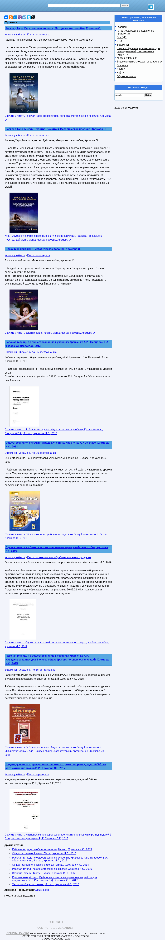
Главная (122, 27)
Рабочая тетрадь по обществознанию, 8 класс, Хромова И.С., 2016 (52, 869)
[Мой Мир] (15, 17)
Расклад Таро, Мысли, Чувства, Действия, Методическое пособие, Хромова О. (55, 129)
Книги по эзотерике (38, 34)
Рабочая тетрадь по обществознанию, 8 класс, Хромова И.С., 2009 (52, 849)
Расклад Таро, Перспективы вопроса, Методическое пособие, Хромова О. (53, 28)
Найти (120, 72)
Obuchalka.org (17, 933)
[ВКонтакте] (6, 17)
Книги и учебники (15, 34)
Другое (121, 69)
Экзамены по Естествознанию (37, 669)
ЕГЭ (119, 41)
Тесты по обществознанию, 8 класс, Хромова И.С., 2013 (45, 884)
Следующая (41, 889)
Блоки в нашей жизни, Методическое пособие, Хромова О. (43, 249)
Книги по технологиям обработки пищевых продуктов (59, 557)
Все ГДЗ (121, 37)
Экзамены (11, 352)
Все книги (122, 65)
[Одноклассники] (11, 17)
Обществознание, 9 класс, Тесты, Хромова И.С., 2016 (44, 853)
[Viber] (20, 17)
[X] (33, 17)
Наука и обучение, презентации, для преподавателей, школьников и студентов (138, 51)
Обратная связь (126, 76)
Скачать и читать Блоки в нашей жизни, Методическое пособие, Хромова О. (50, 332)
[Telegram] (24, 17)
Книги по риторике (38, 774)
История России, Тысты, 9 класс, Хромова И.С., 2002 (43, 873)
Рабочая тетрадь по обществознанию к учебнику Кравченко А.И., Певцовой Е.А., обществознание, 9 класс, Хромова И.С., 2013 (60, 859)
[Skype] (29, 17)
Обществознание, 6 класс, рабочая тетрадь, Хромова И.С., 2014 (50, 864)
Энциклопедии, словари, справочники (139, 61)
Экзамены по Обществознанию (38, 352)
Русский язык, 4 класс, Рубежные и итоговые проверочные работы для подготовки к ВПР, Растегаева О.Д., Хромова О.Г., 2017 (54, 879)
